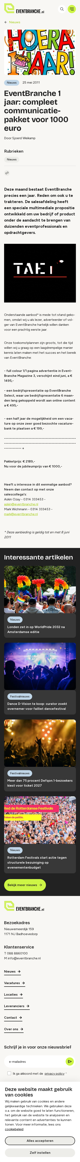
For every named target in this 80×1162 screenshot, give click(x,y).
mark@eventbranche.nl (21, 514)
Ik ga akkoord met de (38, 1074)
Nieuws (14, 22)
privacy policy (54, 1074)
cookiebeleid (14, 1129)
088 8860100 (17, 953)
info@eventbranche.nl (24, 958)
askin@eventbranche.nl (21, 504)
